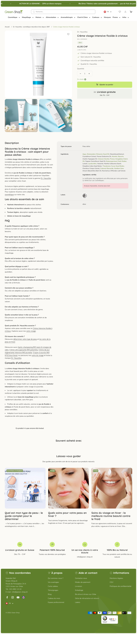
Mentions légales (116, 578)
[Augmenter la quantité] (89, 73)
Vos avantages (53, 582)
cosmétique (9, 194)
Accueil (7, 27)
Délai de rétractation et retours (87, 598)
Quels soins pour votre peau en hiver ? (67, 514)
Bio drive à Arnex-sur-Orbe (85, 594)
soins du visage (38, 355)
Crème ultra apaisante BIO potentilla (23, 350)
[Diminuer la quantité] (80, 73)
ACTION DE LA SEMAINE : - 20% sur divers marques (36, 3)
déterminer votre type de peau (25, 339)
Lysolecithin (92, 164)
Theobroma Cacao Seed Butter (113, 166)
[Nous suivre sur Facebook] (7, 597)
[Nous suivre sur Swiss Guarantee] (23, 597)
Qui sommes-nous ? (55, 578)
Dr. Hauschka (82, 32)
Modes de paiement (82, 582)
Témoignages (53, 590)
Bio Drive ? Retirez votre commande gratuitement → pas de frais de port (103, 3)
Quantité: (80, 68)
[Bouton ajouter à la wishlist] (68, 34)
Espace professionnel (56, 602)
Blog (49, 594)
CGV (111, 582)
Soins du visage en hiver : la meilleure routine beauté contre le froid (110, 516)
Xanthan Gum (119, 168)
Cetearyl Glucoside (106, 168)
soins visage (31, 331)
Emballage (79, 590)
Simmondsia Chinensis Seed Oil (98, 154)
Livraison (78, 586)
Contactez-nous (81, 578)
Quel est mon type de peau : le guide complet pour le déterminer (24, 516)
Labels (77, 602)
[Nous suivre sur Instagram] (12, 597)
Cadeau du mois (54, 598)
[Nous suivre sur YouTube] (18, 597)
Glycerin (121, 156)
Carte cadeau (53, 586)
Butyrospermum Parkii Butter (116, 161)
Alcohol (114, 156)
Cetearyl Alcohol (103, 159)
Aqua (84, 154)
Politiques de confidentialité (120, 586)
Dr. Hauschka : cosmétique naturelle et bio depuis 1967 (31, 27)
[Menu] (116, 616)
